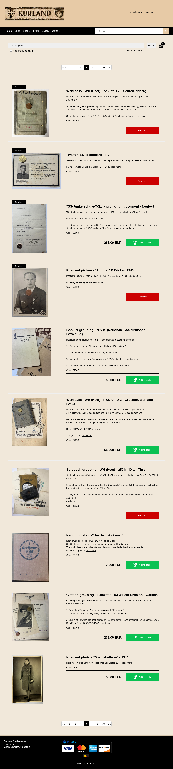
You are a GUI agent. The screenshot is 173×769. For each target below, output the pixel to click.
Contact (56, 31)
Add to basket (145, 242)
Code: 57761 (72, 667)
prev (64, 67)
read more (141, 116)
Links (36, 31)
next (109, 67)
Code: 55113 (72, 287)
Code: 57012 (72, 506)
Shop (17, 31)
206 (103, 67)
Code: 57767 (72, 370)
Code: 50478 (72, 555)
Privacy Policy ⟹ (12, 744)
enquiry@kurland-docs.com (141, 12)
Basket (26, 31)
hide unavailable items (23, 51)
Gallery (45, 31)
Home (8, 31)
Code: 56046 (72, 171)
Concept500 (90, 763)
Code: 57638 (72, 440)
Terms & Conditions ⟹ (15, 741)
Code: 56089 (72, 233)
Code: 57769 (72, 121)
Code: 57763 (72, 628)
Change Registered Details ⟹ (19, 747)
